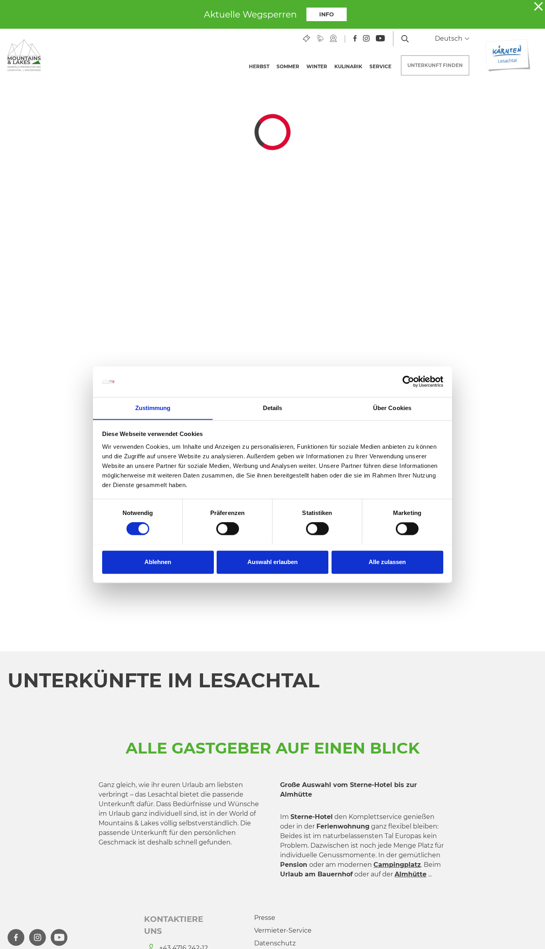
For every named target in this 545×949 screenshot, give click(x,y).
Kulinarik (348, 66)
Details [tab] (272, 407)
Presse (264, 917)
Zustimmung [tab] (153, 407)
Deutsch (449, 38)
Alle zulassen (387, 561)
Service (380, 66)
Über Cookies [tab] (392, 407)
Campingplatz (397, 864)
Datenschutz (275, 943)
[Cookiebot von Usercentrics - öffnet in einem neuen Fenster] (408, 381)
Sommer (287, 66)
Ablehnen (157, 561)
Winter (316, 66)
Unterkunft (435, 65)
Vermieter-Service (283, 930)
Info (326, 14)
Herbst (259, 66)
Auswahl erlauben (272, 561)
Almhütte (411, 874)
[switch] (227, 528)
